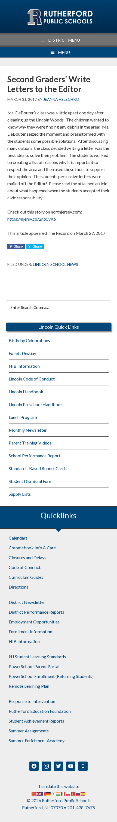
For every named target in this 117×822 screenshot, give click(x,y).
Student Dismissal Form (31, 481)
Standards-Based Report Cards (38, 468)
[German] (48, 793)
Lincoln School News (55, 264)
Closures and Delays (27, 557)
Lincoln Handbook (26, 391)
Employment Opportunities (34, 621)
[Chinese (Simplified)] (34, 793)
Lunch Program (23, 417)
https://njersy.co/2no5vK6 (31, 218)
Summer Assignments (29, 730)
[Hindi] (58, 793)
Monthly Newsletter (28, 430)
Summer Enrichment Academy (36, 740)
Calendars (18, 537)
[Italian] (63, 793)
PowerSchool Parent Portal (34, 666)
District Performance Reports (36, 611)
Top (111, 814)
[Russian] (78, 793)
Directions (18, 586)
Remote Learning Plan (29, 686)
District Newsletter (27, 602)
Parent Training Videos (30, 442)
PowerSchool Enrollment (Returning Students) (51, 676)
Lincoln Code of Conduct (32, 378)
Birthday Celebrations (29, 340)
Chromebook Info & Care (32, 547)
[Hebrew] (53, 793)
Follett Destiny (22, 353)
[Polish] (68, 793)
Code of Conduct (25, 567)
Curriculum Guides (26, 577)
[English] (38, 793)
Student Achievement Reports (36, 720)
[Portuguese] (73, 793)
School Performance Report (34, 455)
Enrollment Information (30, 631)
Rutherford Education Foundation (40, 711)
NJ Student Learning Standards (37, 656)
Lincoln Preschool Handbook (36, 404)
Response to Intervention (32, 701)
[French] (43, 793)
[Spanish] (83, 793)
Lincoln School (60, 17)
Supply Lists (20, 494)
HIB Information (24, 366)
